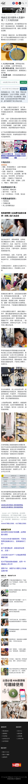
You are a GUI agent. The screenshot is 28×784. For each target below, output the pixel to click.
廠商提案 (19, 733)
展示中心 (19, 731)
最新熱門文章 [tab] (12, 575)
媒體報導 (4, 757)
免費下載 (23, 89)
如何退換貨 (5, 741)
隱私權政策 (5, 731)
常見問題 (4, 736)
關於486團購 (5, 754)
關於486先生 (5, 752)
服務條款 (4, 733)
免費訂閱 (23, 82)
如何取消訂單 (6, 738)
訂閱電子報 (20, 738)
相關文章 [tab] (3, 575)
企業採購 (19, 736)
